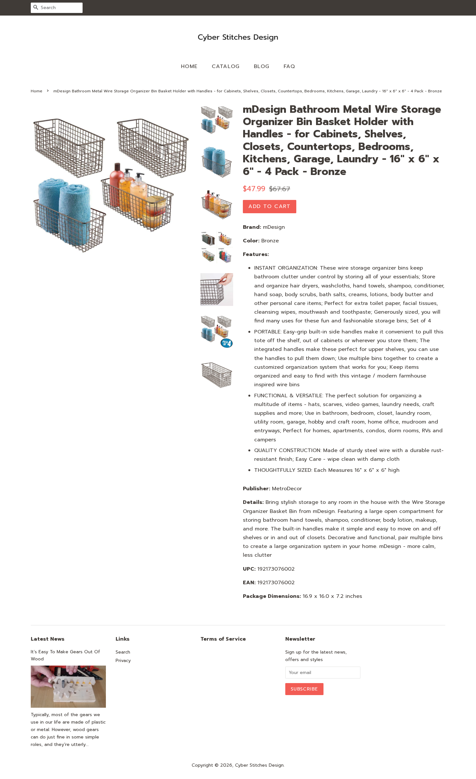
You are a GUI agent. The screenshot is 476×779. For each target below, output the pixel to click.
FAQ (289, 66)
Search (123, 652)
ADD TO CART (269, 206)
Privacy (123, 660)
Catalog (226, 66)
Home (189, 66)
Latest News (47, 639)
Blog (262, 66)
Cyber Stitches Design (259, 765)
